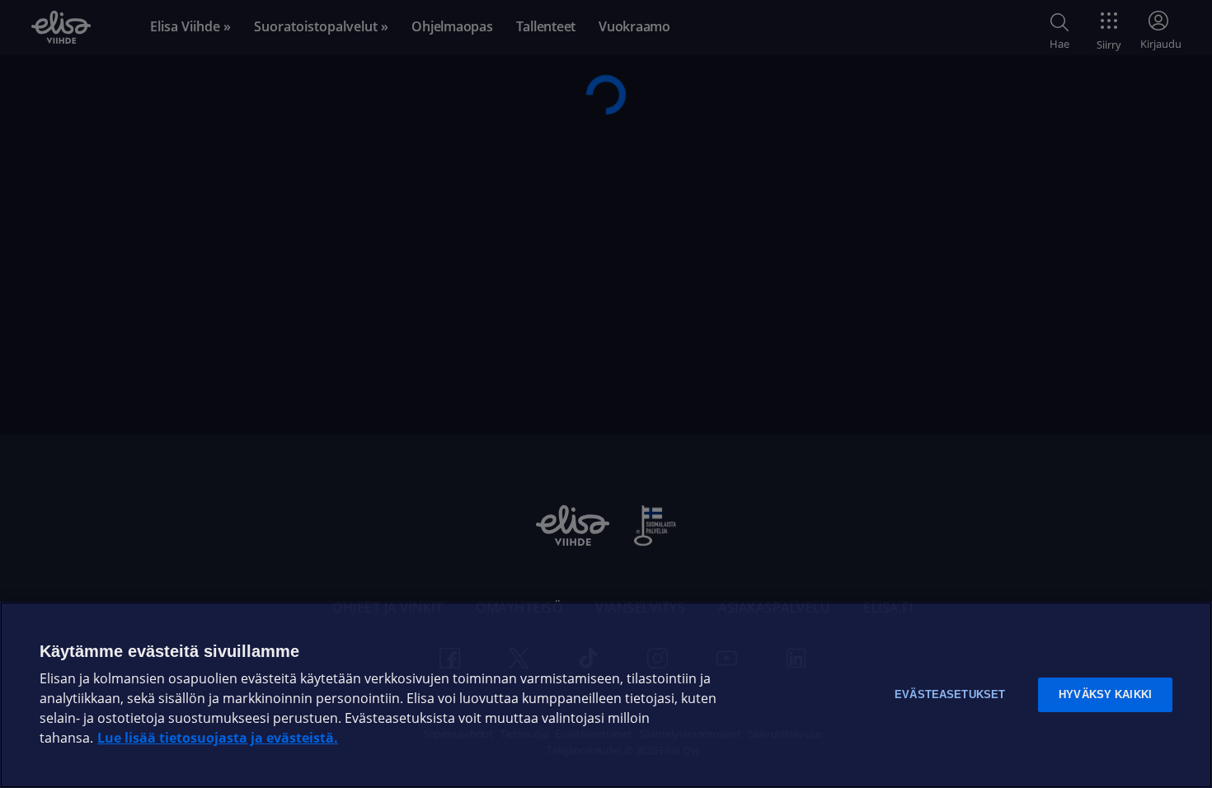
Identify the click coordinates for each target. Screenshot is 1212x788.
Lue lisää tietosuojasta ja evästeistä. (217, 738)
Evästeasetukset (950, 694)
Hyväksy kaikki (1105, 694)
